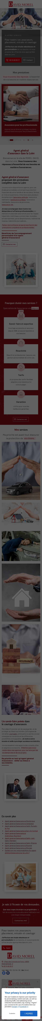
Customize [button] (12, 1013)
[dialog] (21, 1003)
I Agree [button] (29, 1013)
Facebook (23, 1007)
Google (14, 1007)
